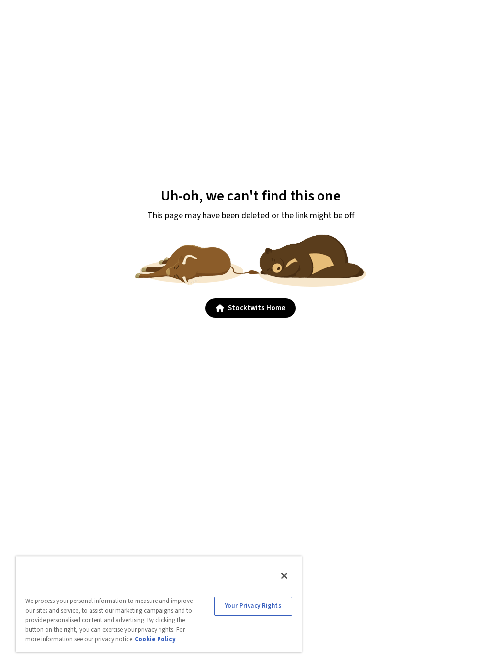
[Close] (284, 575)
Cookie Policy (155, 639)
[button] (250, 308)
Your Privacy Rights (253, 605)
